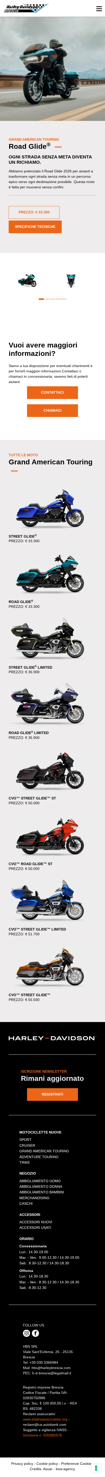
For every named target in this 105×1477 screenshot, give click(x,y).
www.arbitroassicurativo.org (45, 1419)
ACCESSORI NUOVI (35, 1222)
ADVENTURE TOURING (39, 1157)
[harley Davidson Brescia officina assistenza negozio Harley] (26, 8)
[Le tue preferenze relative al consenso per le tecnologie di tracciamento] (96, 1468)
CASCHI (26, 1203)
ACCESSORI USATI (35, 1228)
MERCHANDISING (34, 1198)
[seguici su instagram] (26, 1333)
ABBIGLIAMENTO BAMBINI (41, 1192)
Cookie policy (47, 1464)
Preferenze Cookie (76, 1464)
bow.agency (65, 1469)
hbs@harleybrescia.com (51, 1368)
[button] (41, 299)
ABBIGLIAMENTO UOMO (40, 1181)
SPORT (25, 1140)
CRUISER (27, 1145)
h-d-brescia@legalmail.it (51, 1373)
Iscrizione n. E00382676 (42, 1435)
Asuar (47, 1469)
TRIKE (24, 1162)
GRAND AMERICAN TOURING (44, 1151)
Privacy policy (22, 1464)
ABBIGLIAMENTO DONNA (40, 1186)
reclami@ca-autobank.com (44, 1425)
